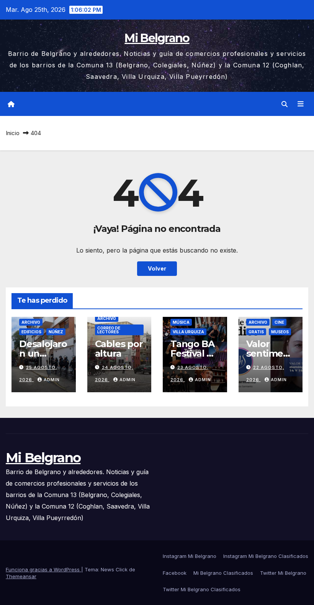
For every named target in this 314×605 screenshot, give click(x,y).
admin (52, 379)
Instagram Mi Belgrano (189, 556)
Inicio (13, 133)
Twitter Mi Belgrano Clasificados (201, 589)
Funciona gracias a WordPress (43, 569)
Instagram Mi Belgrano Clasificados (265, 556)
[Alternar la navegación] (300, 104)
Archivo (30, 322)
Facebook (174, 573)
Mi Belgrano (156, 38)
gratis (256, 331)
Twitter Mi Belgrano (283, 573)
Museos (280, 331)
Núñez (56, 331)
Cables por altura (119, 348)
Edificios (31, 331)
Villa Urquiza (188, 331)
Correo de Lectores (108, 330)
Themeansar (21, 576)
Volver (157, 268)
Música (181, 322)
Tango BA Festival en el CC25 (194, 353)
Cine (279, 322)
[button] (284, 104)
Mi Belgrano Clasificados (223, 573)
